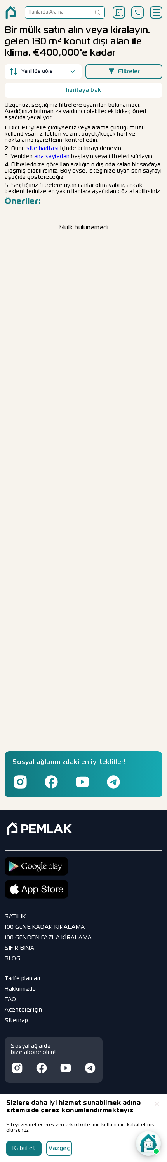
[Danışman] (148, 1143)
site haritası (42, 148)
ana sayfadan (52, 156)
